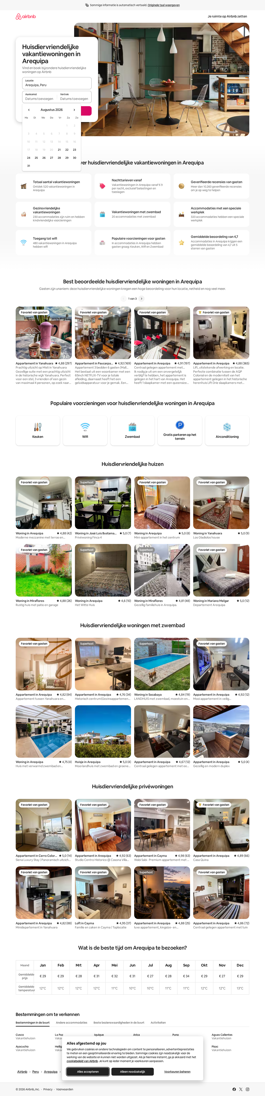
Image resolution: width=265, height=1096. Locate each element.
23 (74, 149)
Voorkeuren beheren (177, 1071)
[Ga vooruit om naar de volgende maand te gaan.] (74, 110)
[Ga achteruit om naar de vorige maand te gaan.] (29, 110)
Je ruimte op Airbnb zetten (227, 16)
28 (59, 158)
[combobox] (56, 85)
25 (36, 158)
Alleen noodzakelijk (132, 1071)
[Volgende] (141, 299)
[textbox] (39, 98)
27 (51, 158)
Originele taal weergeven (164, 5)
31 (28, 166)
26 (44, 158)
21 (59, 149)
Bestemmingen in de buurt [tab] (33, 1022)
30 (74, 158)
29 (66, 158)
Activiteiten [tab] (158, 1022)
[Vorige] (123, 299)
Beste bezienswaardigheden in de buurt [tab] (119, 1022)
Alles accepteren (88, 1071)
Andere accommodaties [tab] (71, 1022)
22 (66, 149)
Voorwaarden (64, 1089)
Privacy (47, 1089)
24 (28, 158)
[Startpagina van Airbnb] (26, 16)
